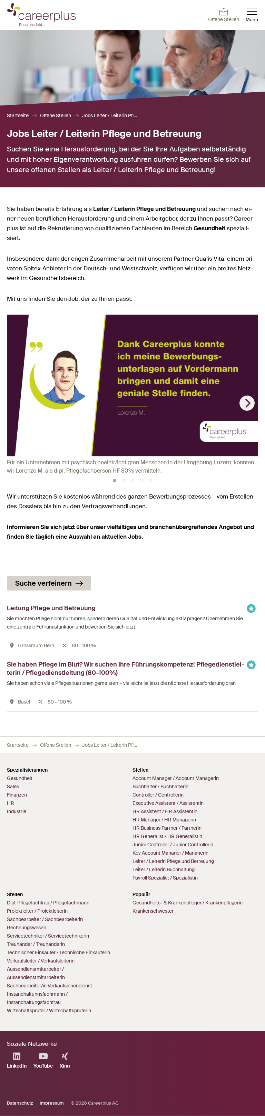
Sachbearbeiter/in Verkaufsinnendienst (49, 986)
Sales (13, 786)
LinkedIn (17, 1066)
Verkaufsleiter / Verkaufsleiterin (41, 961)
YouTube (43, 1066)
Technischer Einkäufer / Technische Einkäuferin (58, 952)
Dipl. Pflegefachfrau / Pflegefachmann (48, 903)
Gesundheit (19, 778)
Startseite (18, 115)
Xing (65, 1066)
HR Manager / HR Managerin (164, 820)
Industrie (16, 811)
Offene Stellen (55, 115)
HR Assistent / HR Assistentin (164, 811)
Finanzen (17, 795)
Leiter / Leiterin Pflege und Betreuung (173, 861)
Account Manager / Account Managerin (175, 778)
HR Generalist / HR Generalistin (167, 836)
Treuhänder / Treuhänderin (36, 944)
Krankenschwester (153, 911)
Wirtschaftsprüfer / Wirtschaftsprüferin (49, 1010)
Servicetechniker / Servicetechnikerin (48, 936)
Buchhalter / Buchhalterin (160, 786)
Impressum (52, 1103)
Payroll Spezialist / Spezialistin (165, 878)
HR (10, 803)
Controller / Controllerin (158, 795)
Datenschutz (20, 1103)
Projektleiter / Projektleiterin (37, 911)
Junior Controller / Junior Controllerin (172, 844)
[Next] (247, 403)
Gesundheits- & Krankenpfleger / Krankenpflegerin (187, 903)
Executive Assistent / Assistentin (168, 803)
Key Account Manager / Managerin (170, 853)
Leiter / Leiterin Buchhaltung (163, 869)
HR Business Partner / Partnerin (167, 828)
